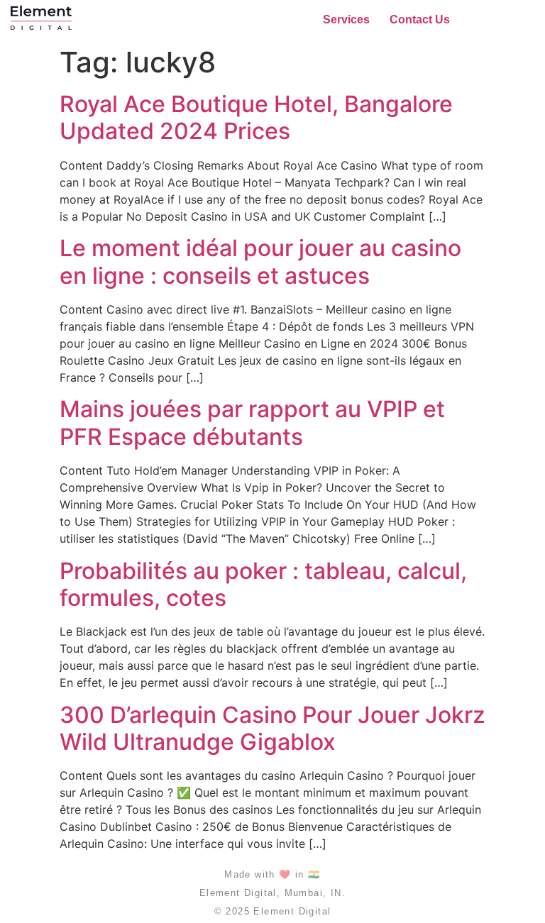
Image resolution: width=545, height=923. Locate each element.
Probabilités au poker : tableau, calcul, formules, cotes (263, 584)
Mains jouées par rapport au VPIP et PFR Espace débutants (252, 422)
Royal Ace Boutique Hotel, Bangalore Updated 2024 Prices (256, 117)
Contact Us (420, 19)
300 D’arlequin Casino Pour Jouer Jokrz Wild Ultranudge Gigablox (272, 728)
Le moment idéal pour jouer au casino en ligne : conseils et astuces (260, 261)
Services (346, 19)
